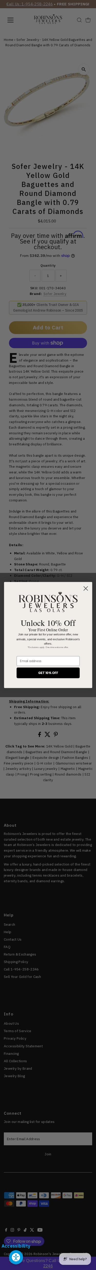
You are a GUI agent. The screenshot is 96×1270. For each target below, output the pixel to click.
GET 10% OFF (48, 672)
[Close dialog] (85, 588)
